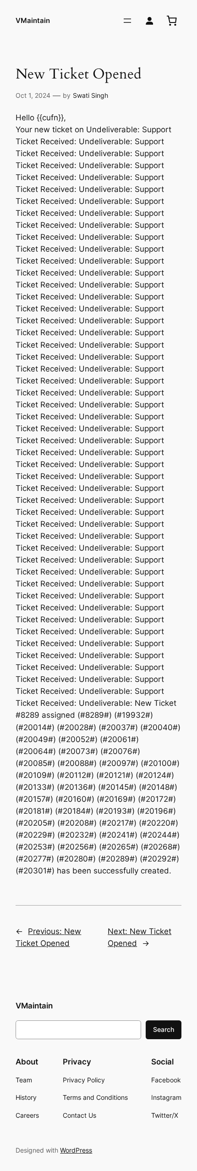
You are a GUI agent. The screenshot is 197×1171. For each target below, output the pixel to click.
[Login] (149, 21)
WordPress (76, 1150)
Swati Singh (90, 95)
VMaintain (33, 21)
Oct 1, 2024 (33, 95)
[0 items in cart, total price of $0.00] (171, 20)
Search (163, 1029)
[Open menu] (127, 20)
